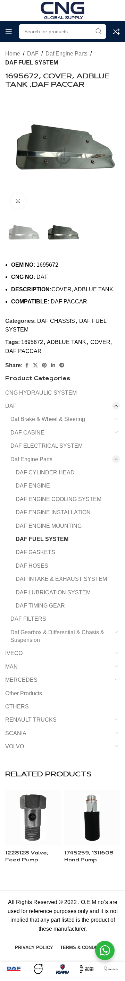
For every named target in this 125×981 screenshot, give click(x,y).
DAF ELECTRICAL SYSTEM (46, 446)
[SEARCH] (98, 31)
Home (12, 54)
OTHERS (17, 706)
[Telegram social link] (61, 365)
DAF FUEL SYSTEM (31, 63)
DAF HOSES (32, 566)
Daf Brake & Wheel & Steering (47, 419)
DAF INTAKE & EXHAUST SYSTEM (61, 579)
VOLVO (14, 746)
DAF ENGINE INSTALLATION (53, 512)
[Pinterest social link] (44, 365)
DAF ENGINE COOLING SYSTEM (58, 499)
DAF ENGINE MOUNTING (49, 526)
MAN (11, 667)
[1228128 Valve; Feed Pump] (33, 817)
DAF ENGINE (33, 486)
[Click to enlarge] (18, 201)
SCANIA (15, 733)
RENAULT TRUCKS (31, 720)
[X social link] (35, 365)
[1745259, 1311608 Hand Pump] (92, 817)
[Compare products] (116, 31)
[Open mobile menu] (9, 31)
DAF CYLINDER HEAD (45, 472)
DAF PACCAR (23, 351)
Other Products (23, 693)
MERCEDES (21, 680)
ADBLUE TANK (66, 342)
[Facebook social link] (27, 365)
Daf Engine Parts (66, 54)
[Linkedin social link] (53, 365)
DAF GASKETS (35, 552)
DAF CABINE (27, 433)
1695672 (32, 342)
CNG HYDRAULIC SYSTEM (41, 393)
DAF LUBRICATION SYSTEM (53, 592)
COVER (100, 342)
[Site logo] (62, 10)
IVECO (14, 653)
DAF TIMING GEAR (40, 606)
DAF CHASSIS (56, 321)
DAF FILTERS (28, 619)
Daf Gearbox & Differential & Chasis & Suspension (57, 636)
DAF (33, 54)
